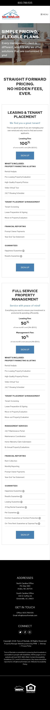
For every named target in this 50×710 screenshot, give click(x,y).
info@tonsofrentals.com (27, 615)
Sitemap (43, 644)
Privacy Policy (26, 646)
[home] (11, 14)
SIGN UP (25, 155)
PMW (35, 644)
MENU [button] (45, 14)
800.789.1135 (25, 3)
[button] (20, 632)
